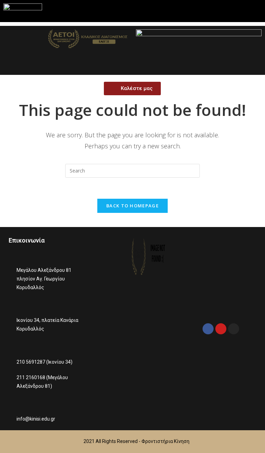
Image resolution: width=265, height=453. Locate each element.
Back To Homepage (132, 206)
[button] (231, 11)
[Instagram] (233, 328)
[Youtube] (220, 328)
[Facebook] (208, 328)
